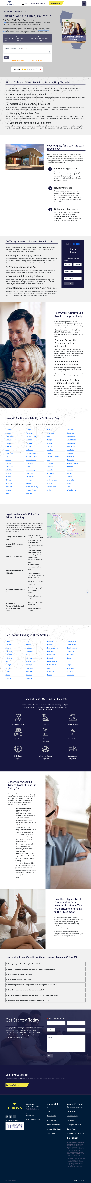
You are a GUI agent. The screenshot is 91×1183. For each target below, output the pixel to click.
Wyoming (70, 675)
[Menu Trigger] (84, 3)
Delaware (9, 658)
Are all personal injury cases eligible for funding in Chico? (28, 1000)
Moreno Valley (31, 490)
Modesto (29, 483)
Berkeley (8, 440)
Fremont (8, 493)
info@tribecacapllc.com (33, 1119)
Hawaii (8, 668)
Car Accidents (71, 1111)
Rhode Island (71, 645)
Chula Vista (9, 453)
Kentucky (29, 648)
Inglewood (29, 463)
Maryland (29, 658)
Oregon (49, 675)
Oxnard (49, 443)
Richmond (50, 463)
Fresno (28, 430)
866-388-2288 (40, 3)
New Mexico (51, 655)
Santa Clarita (71, 440)
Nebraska (50, 641)
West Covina (71, 490)
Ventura (70, 477)
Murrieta (29, 493)
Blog (48, 1111)
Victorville (70, 480)
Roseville (50, 470)
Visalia (69, 483)
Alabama (9, 645)
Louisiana (29, 651)
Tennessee (70, 655)
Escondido (9, 487)
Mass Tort (70, 1120)
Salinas (49, 477)
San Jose (49, 490)
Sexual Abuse (71, 1129)
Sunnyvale (70, 456)
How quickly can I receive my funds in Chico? (24, 964)
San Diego (50, 483)
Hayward (29, 443)
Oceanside (50, 433)
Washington (71, 668)
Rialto (48, 460)
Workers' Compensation (75, 1133)
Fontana (8, 490)
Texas (69, 658)
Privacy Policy (51, 1133)
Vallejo (69, 473)
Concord (8, 460)
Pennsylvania (71, 641)
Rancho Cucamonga (53, 456)
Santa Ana (70, 433)
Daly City (9, 470)
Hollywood (29, 450)
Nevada (49, 645)
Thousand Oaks (72, 463)
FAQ (48, 1107)
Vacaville (70, 470)
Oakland (49, 430)
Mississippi (29, 671)
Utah (68, 661)
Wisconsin (70, 671)
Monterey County (32, 487)
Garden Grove (31, 436)
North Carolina (52, 661)
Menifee (29, 480)
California (17, 11)
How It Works (51, 1116)
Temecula (70, 460)
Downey (8, 473)
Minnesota (29, 668)
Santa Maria (71, 443)
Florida (8, 661)
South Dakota (71, 651)
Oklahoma (50, 671)
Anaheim (9, 430)
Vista (68, 487)
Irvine (28, 467)
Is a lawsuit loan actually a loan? (20, 979)
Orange (49, 440)
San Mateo (70, 430)
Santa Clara (71, 436)
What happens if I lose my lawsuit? (20, 974)
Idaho (8, 671)
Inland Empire (31, 460)
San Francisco (51, 487)
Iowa (27, 641)
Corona (8, 463)
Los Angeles (30, 477)
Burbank (8, 443)
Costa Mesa (9, 467)
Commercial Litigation (74, 1107)
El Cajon (8, 477)
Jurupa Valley (30, 470)
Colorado (9, 655)
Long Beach (30, 473)
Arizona (8, 648)
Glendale (29, 440)
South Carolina (72, 648)
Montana (29, 678)
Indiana (8, 678)
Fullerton (29, 433)
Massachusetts (31, 661)
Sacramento (51, 473)
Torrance (70, 467)
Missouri (29, 675)
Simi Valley (70, 450)
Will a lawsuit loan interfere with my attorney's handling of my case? (33, 995)
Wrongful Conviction (74, 1125)
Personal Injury (72, 1116)
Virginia (69, 665)
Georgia (8, 665)
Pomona (49, 453)
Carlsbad (9, 446)
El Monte (8, 480)
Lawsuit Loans (7, 11)
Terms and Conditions (54, 1129)
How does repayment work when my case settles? (26, 990)
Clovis (8, 456)
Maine (28, 655)
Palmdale (50, 446)
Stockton (70, 453)
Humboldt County (32, 453)
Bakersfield (9, 436)
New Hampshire (52, 648)
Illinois (8, 675)
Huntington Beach (32, 456)
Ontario (49, 436)
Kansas (28, 645)
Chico (4, 22)
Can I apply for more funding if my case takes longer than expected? (32, 985)
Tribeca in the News (53, 1125)
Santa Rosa (71, 446)
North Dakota (51, 665)
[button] (27, 69)
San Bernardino (52, 480)
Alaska (8, 641)
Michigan (29, 665)
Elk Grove (9, 483)
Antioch (8, 433)
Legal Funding (51, 1120)
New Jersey (50, 651)
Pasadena (50, 450)
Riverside (50, 467)
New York (50, 658)
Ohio (48, 668)
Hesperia (29, 446)
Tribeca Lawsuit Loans (32, 1106)
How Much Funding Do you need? (15, 48)
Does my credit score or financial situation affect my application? (31, 969)
